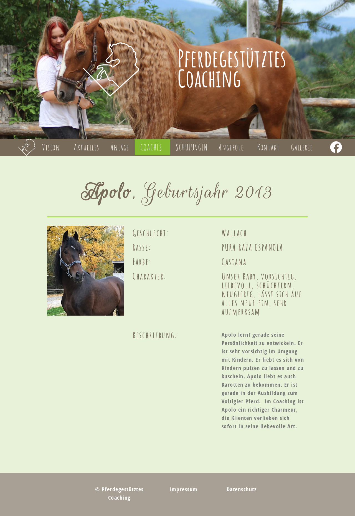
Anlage (119, 147)
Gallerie (302, 147)
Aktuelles (86, 147)
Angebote (231, 147)
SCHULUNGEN (191, 147)
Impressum (183, 489)
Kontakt (268, 147)
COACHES (151, 147)
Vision (51, 147)
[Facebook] (336, 147)
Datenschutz (242, 489)
